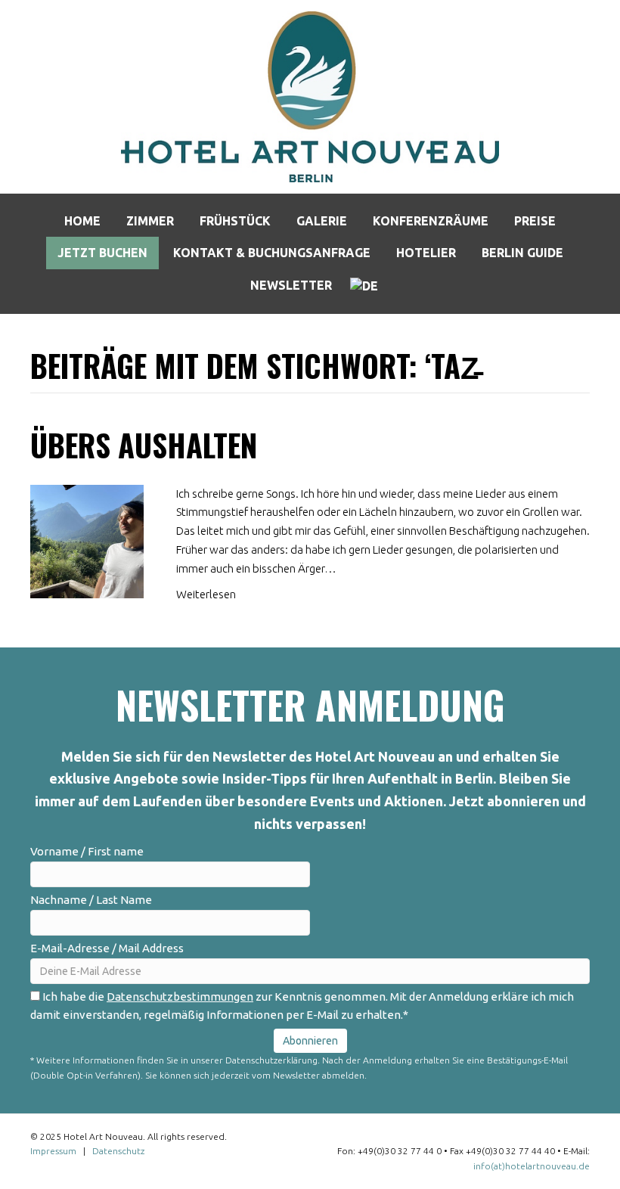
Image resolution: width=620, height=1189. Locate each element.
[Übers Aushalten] (87, 539)
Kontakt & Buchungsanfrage (271, 252)
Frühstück (235, 221)
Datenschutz (118, 1151)
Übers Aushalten (143, 444)
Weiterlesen (206, 594)
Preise (535, 221)
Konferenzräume (430, 221)
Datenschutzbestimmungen (180, 996)
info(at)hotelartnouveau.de (531, 1166)
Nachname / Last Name (91, 899)
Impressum (53, 1151)
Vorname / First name (87, 851)
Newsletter (291, 285)
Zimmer (150, 221)
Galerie (321, 221)
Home (82, 221)
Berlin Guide (522, 252)
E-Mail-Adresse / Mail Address (107, 948)
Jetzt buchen (102, 252)
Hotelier (426, 252)
